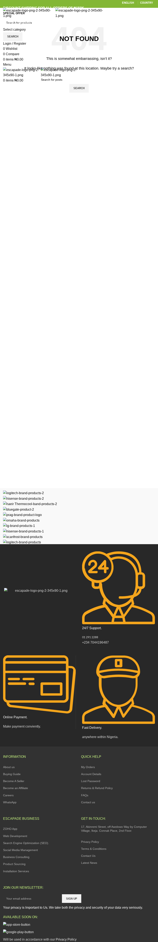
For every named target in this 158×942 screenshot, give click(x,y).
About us (9, 767)
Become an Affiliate (15, 788)
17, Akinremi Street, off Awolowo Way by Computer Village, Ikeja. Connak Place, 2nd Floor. (114, 828)
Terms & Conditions (93, 848)
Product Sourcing (14, 864)
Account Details (91, 774)
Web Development (15, 836)
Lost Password (90, 781)
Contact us (88, 802)
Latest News (89, 862)
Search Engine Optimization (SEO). (26, 843)
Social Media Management (20, 850)
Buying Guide (12, 774)
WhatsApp (9, 802)
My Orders (88, 767)
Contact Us (88, 855)
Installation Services (16, 871)
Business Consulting (16, 857)
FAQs (84, 795)
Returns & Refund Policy (97, 788)
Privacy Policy (90, 841)
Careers (8, 795)
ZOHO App (10, 828)
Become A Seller (13, 781)
